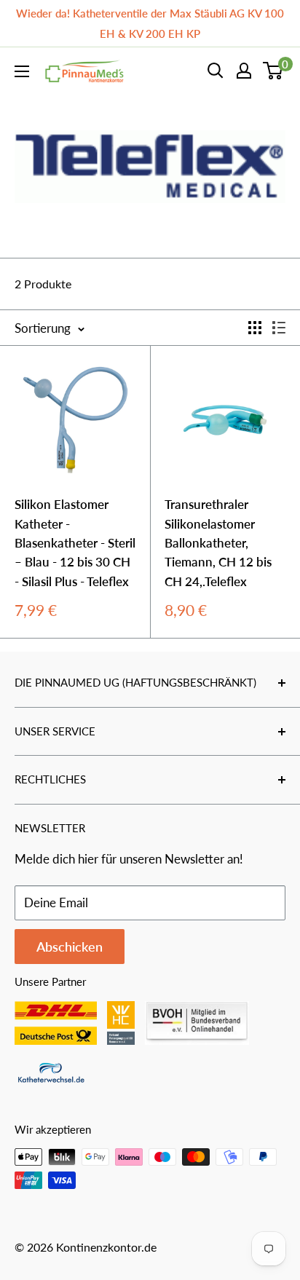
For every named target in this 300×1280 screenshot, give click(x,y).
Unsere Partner (50, 981)
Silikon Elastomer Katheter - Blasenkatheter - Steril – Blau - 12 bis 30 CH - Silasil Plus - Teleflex (75, 542)
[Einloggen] (244, 71)
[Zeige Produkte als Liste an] (278, 327)
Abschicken (69, 947)
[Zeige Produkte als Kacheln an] (254, 327)
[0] (273, 70)
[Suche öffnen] (216, 71)
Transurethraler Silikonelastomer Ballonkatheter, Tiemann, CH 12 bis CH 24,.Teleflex (218, 542)
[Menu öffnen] (22, 71)
